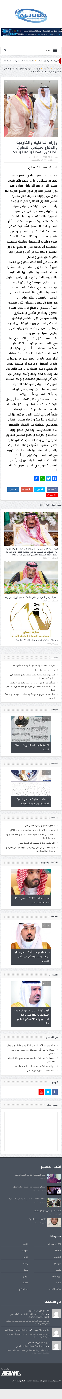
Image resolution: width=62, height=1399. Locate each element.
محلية (58, 1283)
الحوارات (24, 1251)
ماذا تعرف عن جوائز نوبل (44, 670)
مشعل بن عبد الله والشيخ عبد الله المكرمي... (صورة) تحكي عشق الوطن (29, 1315)
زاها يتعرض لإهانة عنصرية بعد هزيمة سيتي (36, 843)
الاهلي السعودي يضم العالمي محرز (40, 825)
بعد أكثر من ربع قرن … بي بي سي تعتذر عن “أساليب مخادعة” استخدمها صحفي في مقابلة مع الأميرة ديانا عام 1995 (30, 686)
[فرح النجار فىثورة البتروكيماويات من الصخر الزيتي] (56, 1346)
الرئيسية (57, 1257)
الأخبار (35, 157)
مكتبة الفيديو (55, 1289)
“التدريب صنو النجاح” (37, 1219)
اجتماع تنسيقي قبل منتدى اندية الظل (29, 1187)
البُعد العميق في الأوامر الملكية (47, 1211)
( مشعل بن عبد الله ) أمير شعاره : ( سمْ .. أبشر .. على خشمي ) (33, 1051)
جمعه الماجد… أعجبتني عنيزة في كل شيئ (27, 1199)
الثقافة (58, 1251)
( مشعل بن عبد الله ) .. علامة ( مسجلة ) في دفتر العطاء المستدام (31, 1059)
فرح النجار (45, 1343)
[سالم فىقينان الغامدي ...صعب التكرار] (56, 1333)
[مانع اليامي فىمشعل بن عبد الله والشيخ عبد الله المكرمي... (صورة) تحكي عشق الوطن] (56, 1314)
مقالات (25, 1283)
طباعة (50, 160)
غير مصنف (56, 1276)
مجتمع (25, 1276)
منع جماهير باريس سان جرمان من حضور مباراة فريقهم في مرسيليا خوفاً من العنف (30, 849)
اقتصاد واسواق (54, 1244)
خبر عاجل (57, 1263)
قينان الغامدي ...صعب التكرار (16, 1330)
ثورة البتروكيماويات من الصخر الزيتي (30, 1175)
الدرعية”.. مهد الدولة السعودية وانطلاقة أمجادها (34, 665)
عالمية (58, 1270)
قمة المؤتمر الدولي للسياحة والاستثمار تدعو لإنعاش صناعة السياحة (30, 696)
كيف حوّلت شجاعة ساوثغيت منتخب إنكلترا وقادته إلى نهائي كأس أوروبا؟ (32, 676)
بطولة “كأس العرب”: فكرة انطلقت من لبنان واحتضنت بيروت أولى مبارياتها (30, 836)
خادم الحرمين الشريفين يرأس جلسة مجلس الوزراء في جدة (29, 60)
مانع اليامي (44, 1311)
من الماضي (23, 1289)
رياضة (25, 1263)
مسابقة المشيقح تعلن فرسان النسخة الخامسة (37, 640)
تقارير (25, 1257)
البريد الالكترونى (37, 160)
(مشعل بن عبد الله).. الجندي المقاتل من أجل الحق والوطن (31, 1045)
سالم (47, 1330)
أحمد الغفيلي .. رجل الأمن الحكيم (41, 1071)
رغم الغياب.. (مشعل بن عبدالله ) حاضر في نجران (35, 1066)
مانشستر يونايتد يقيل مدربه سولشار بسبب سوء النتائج (32, 830)
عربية (30, 157)
